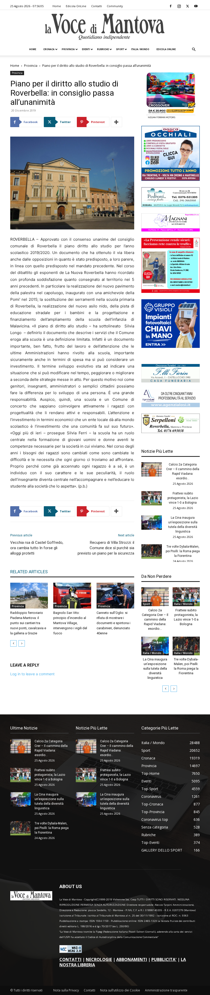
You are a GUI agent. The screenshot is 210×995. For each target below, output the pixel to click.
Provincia (68, 49)
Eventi (86, 49)
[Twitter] (187, 6)
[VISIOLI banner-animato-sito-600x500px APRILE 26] (170, 346)
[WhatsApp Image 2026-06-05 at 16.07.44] (170, 118)
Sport (120, 49)
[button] (193, 49)
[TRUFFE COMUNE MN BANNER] (170, 291)
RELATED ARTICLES (29, 571)
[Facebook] (170, 6)
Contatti (96, 6)
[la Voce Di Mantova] (105, 27)
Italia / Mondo (140, 49)
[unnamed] (170, 405)
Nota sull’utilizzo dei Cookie (120, 990)
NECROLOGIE (99, 959)
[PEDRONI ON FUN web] (170, 205)
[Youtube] (196, 6)
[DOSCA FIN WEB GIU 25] (170, 179)
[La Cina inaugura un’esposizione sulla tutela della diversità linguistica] (151, 522)
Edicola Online (166, 49)
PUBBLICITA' (163, 959)
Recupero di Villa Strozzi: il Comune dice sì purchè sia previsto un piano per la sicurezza (106, 548)
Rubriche (103, 49)
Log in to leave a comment (32, 674)
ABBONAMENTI (131, 959)
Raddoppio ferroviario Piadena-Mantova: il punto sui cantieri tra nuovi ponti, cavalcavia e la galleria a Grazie (28, 623)
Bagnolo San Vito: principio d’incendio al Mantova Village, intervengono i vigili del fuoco (70, 623)
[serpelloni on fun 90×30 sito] (170, 431)
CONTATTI (70, 959)
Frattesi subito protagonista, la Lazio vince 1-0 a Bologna (182, 498)
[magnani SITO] (170, 230)
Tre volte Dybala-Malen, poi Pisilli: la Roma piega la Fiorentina (183, 551)
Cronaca (49, 49)
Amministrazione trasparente (166, 990)
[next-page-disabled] (21, 643)
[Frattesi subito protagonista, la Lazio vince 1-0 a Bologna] (151, 498)
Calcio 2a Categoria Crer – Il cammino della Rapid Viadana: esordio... (155, 619)
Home (56, 6)
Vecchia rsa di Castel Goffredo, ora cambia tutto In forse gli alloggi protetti (36, 548)
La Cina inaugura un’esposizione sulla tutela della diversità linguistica (155, 668)
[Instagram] (179, 6)
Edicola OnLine (76, 6)
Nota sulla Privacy (66, 990)
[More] (116, 122)
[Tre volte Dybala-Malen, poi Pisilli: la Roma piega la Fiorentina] (151, 551)
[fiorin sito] (170, 381)
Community (115, 6)
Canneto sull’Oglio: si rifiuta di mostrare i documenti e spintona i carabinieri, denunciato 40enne (113, 623)
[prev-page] (13, 643)
